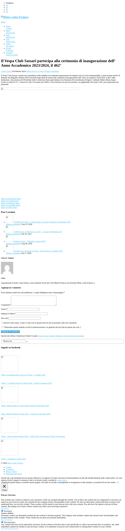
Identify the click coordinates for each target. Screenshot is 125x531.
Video (10, 45)
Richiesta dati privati (14, 474)
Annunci (12, 54)
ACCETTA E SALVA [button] (10, 529)
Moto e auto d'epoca (15, 463)
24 (7, 5)
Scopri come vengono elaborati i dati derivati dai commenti (61, 336)
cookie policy (62, 480)
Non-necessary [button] (6, 520)
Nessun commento (52, 71)
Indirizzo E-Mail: (8, 314)
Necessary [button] (5, 509)
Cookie (8, 467)
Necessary (8, 511)
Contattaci (10, 469)
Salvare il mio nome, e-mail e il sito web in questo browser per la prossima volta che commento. (40, 323)
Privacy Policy (11, 472)
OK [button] (117, 482)
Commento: (6, 305)
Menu (3, 22)
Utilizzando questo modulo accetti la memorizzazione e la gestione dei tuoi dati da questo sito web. (42, 327)
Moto (10, 32)
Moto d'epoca (32, 71)
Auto (10, 36)
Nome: (4, 309)
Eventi (9, 49)
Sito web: (4, 318)
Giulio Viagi (5, 71)
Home (9, 27)
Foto (10, 40)
